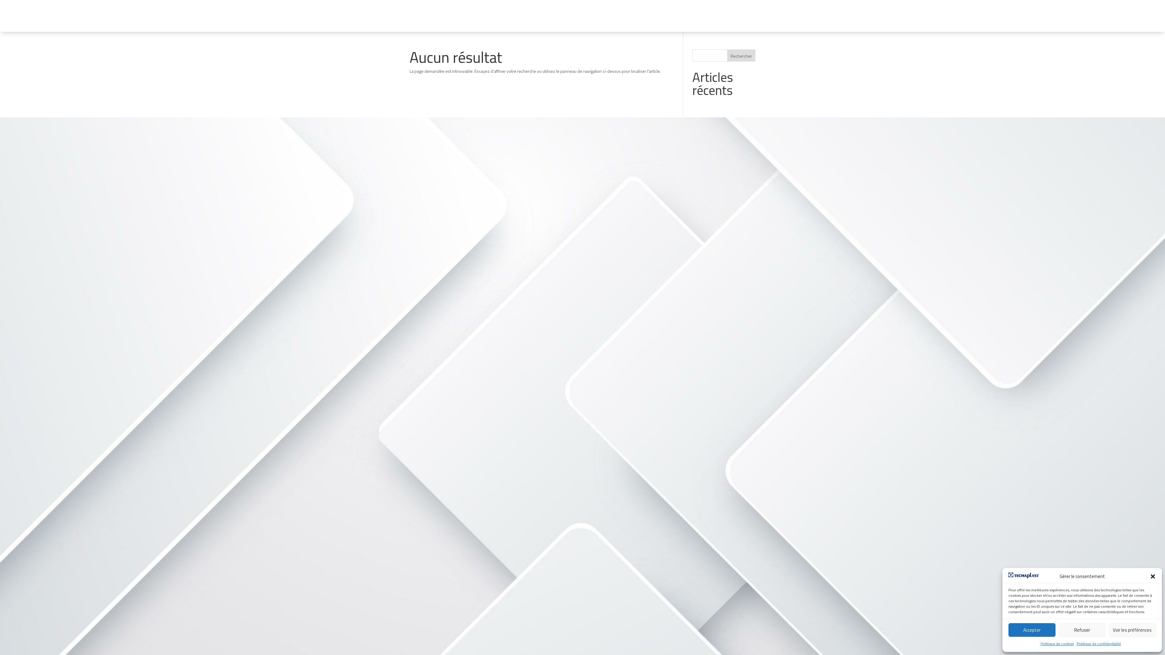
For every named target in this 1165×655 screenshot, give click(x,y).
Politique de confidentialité (1099, 644)
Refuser (1082, 629)
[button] (1153, 576)
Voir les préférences (1132, 629)
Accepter (1032, 629)
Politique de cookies (1057, 644)
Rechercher (741, 56)
